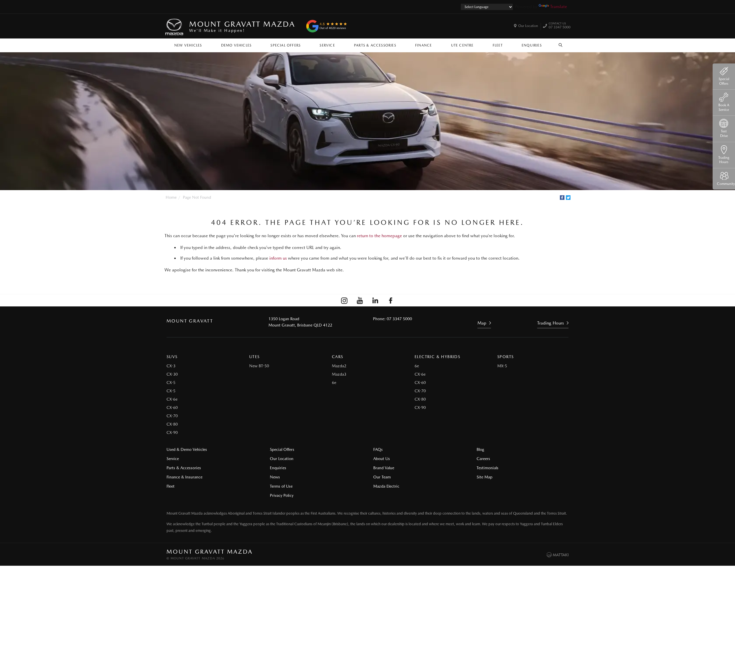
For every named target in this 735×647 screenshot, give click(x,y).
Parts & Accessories (375, 45)
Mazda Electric (386, 486)
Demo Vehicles (236, 45)
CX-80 (172, 424)
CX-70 (172, 416)
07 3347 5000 (559, 26)
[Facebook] (562, 197)
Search (560, 43)
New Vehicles (188, 45)
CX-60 (172, 407)
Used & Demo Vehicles (187, 449)
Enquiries (532, 45)
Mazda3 (339, 374)
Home (171, 197)
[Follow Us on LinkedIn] (375, 300)
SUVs (172, 356)
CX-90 (172, 432)
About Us (381, 458)
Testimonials (487, 468)
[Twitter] (568, 197)
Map (481, 323)
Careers (483, 458)
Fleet (498, 45)
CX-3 (171, 366)
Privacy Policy (281, 495)
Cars (337, 356)
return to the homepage (379, 235)
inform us (278, 258)
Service (327, 45)
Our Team (382, 477)
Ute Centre (462, 45)
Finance (423, 45)
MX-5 (502, 366)
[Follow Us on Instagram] (344, 300)
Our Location (528, 26)
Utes (254, 356)
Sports (505, 356)
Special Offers (285, 45)
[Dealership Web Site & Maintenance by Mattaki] (557, 555)
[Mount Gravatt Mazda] (175, 26)
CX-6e (172, 399)
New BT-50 (259, 366)
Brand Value (383, 468)
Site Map (484, 477)
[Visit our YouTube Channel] (360, 300)
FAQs (378, 449)
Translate (558, 6)
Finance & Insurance (184, 477)
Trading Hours (550, 323)
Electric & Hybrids (437, 356)
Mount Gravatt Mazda (242, 26)
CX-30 (172, 374)
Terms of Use (281, 486)
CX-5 (171, 382)
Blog (480, 449)
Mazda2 (339, 366)
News (275, 477)
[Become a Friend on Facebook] (391, 300)
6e (334, 382)
